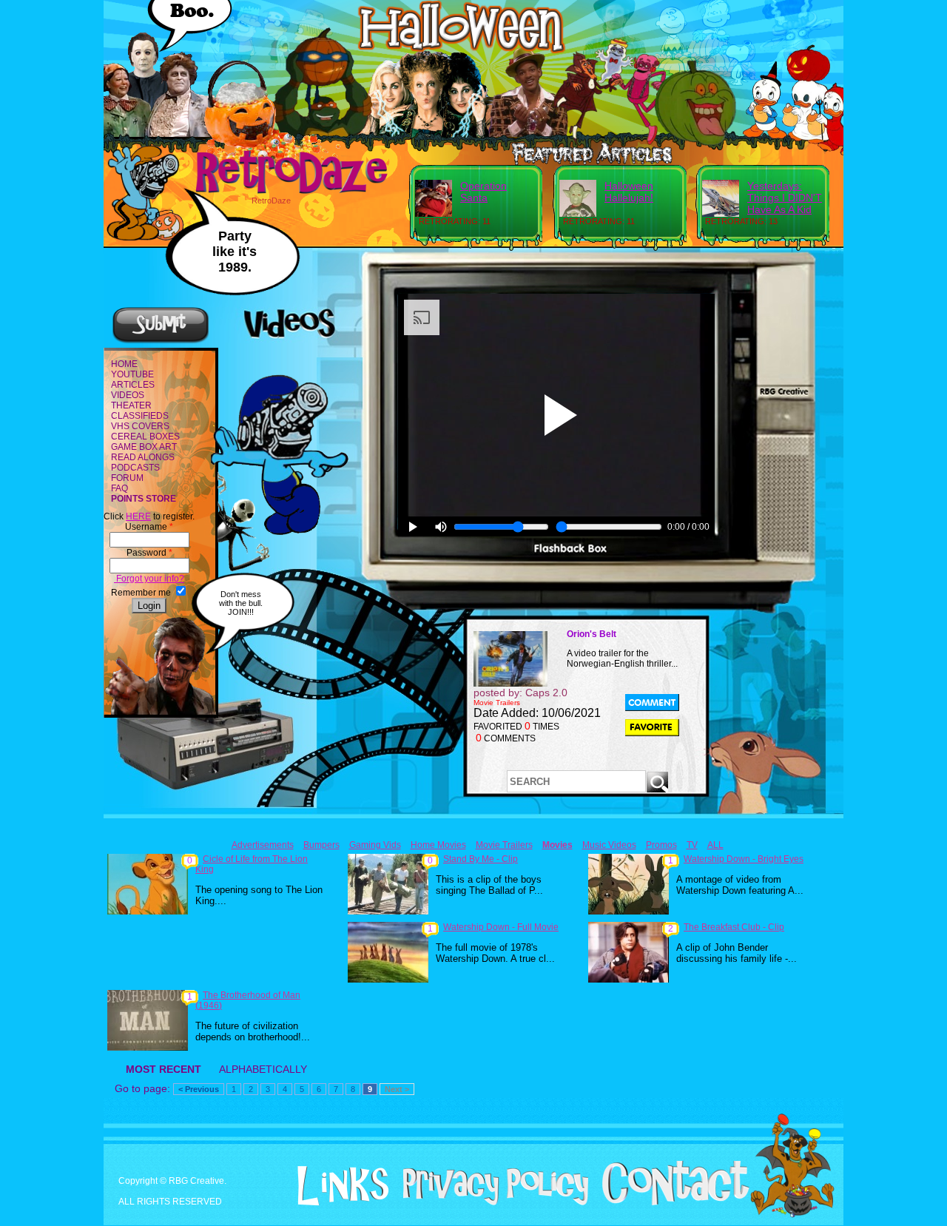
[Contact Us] (669, 1202)
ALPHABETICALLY (263, 1069)
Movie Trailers (504, 845)
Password (149, 553)
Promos (661, 845)
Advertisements (263, 845)
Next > (397, 1089)
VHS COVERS (140, 426)
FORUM (127, 478)
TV (692, 845)
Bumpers (321, 845)
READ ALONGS (143, 457)
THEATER (131, 405)
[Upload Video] (160, 341)
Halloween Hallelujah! (628, 191)
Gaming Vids (375, 845)
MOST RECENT (163, 1069)
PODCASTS (135, 467)
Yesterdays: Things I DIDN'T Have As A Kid (784, 197)
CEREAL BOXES (145, 436)
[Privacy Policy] (490, 1202)
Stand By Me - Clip (480, 859)
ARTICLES (133, 385)
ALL (715, 845)
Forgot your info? (149, 578)
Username (149, 527)
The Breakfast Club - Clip (734, 927)
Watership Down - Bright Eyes (743, 859)
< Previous (198, 1089)
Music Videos (609, 845)
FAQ (119, 488)
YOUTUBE (132, 374)
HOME (124, 364)
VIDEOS (127, 395)
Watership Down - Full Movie (501, 927)
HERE (138, 516)
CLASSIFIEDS (140, 416)
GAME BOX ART (144, 447)
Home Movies (438, 845)
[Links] (337, 1186)
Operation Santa (483, 191)
